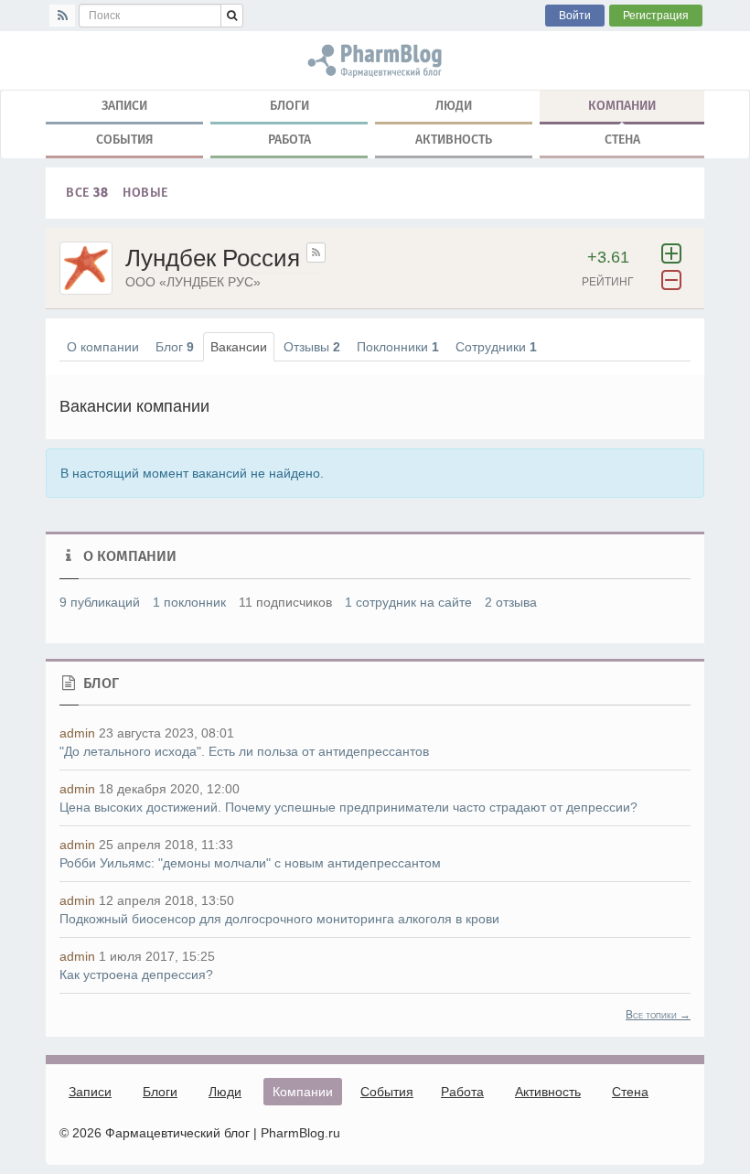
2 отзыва (511, 602)
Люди (453, 105)
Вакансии (238, 346)
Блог (174, 346)
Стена (622, 139)
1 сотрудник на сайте (408, 602)
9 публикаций (99, 602)
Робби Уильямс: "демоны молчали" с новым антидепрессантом (250, 863)
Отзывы (312, 346)
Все (87, 192)
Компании (622, 105)
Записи (124, 105)
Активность (453, 139)
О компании (103, 346)
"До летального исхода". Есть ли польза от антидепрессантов (244, 751)
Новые (145, 192)
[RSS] (62, 16)
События (125, 139)
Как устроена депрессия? (136, 974)
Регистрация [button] (656, 15)
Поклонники (398, 346)
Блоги (289, 105)
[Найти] (231, 15)
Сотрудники (496, 346)
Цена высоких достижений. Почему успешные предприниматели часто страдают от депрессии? (348, 807)
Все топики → (658, 1014)
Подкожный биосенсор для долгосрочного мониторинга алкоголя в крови (279, 918)
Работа (289, 139)
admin (77, 733)
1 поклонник (189, 602)
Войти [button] (575, 15)
